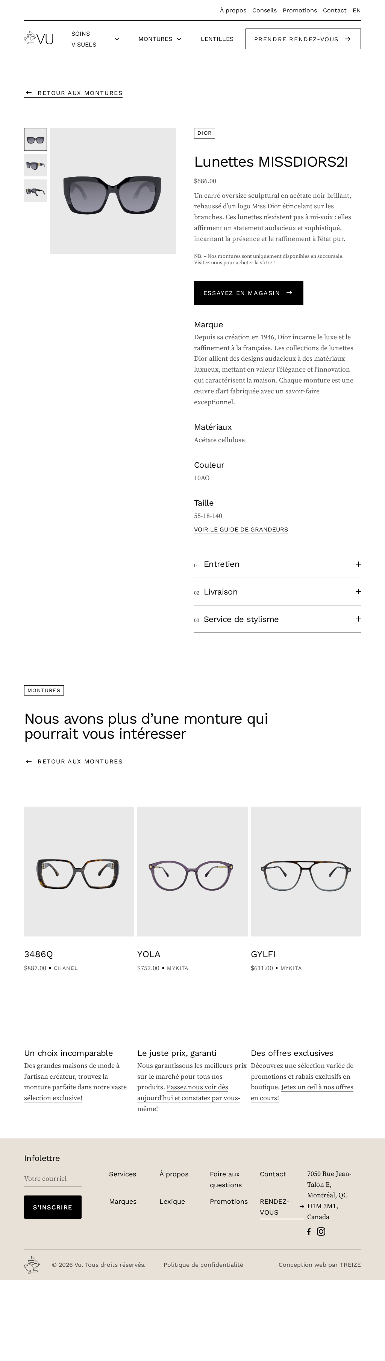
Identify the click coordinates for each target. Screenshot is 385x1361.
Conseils (264, 10)
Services (122, 1174)
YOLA (149, 953)
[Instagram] (321, 1232)
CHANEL (66, 968)
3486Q (38, 953)
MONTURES (155, 38)
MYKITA (177, 968)
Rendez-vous (275, 1206)
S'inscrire (53, 1207)
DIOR (204, 133)
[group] (113, 191)
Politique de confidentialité (203, 1264)
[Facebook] (309, 1231)
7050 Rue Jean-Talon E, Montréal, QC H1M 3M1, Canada (329, 1195)
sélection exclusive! (53, 1097)
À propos (233, 10)
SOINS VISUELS (83, 38)
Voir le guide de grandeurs (241, 529)
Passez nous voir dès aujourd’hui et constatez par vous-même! (188, 1097)
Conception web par (320, 1264)
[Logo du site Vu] (38, 37)
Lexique (172, 1201)
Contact (335, 10)
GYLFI (263, 953)
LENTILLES (217, 38)
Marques (122, 1201)
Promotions (300, 10)
